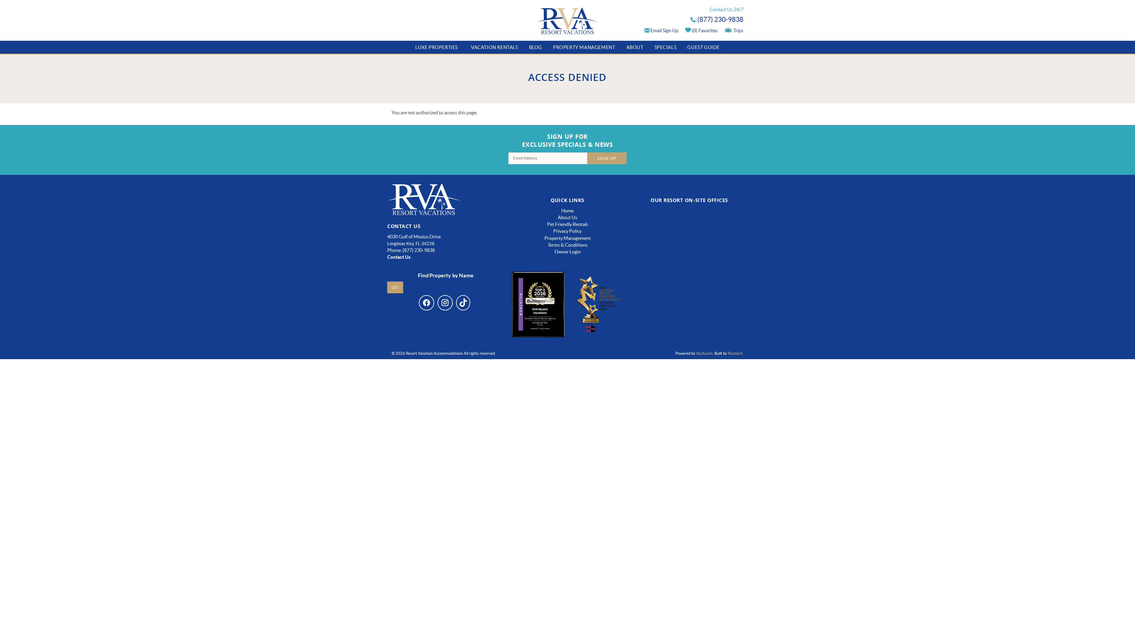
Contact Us (399, 257)
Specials (665, 47)
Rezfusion (704, 353)
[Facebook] (426, 302)
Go (395, 287)
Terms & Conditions (568, 245)
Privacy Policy (567, 231)
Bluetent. (735, 353)
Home (567, 210)
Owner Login (567, 251)
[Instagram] (445, 302)
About (634, 47)
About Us (567, 217)
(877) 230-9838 (720, 19)
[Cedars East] (658, 286)
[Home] (567, 21)
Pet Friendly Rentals (567, 224)
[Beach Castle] (720, 286)
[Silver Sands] (658, 323)
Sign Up (606, 158)
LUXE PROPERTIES (436, 47)
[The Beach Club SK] (720, 235)
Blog (535, 47)
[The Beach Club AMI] (658, 235)
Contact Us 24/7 (726, 9)
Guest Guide (703, 47)
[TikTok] (463, 302)
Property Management (584, 47)
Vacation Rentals (494, 47)
